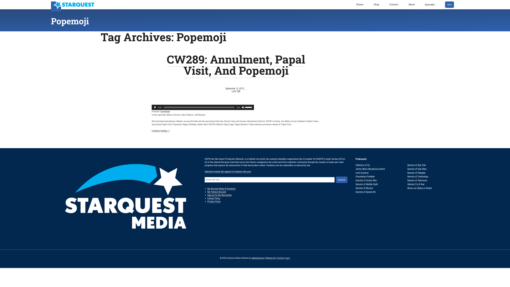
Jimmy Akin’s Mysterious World (370, 169)
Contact (280, 258)
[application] (203, 107)
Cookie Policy (213, 198)
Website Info (271, 258)
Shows (360, 4)
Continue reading (161, 131)
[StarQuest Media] (73, 4)
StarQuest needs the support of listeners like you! (228, 171)
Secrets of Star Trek (416, 165)
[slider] (249, 107)
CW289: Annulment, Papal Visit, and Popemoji (236, 65)
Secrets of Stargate (416, 173)
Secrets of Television (417, 180)
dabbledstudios (258, 258)
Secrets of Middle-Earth (367, 184)
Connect (393, 4)
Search (341, 179)
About (412, 4)
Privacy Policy (214, 201)
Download (165, 111)
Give (449, 4)
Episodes (430, 4)
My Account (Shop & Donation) (221, 189)
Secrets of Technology (417, 176)
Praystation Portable (365, 176)
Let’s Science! (362, 173)
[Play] (155, 107)
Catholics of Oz (363, 165)
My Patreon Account (216, 192)
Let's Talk (236, 91)
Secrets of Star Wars (417, 169)
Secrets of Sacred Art (366, 192)
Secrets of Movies (364, 188)
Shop (376, 4)
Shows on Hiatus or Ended (419, 188)
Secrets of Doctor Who (366, 180)
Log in (287, 258)
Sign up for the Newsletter (219, 195)
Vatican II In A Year (416, 184)
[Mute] (243, 107)
